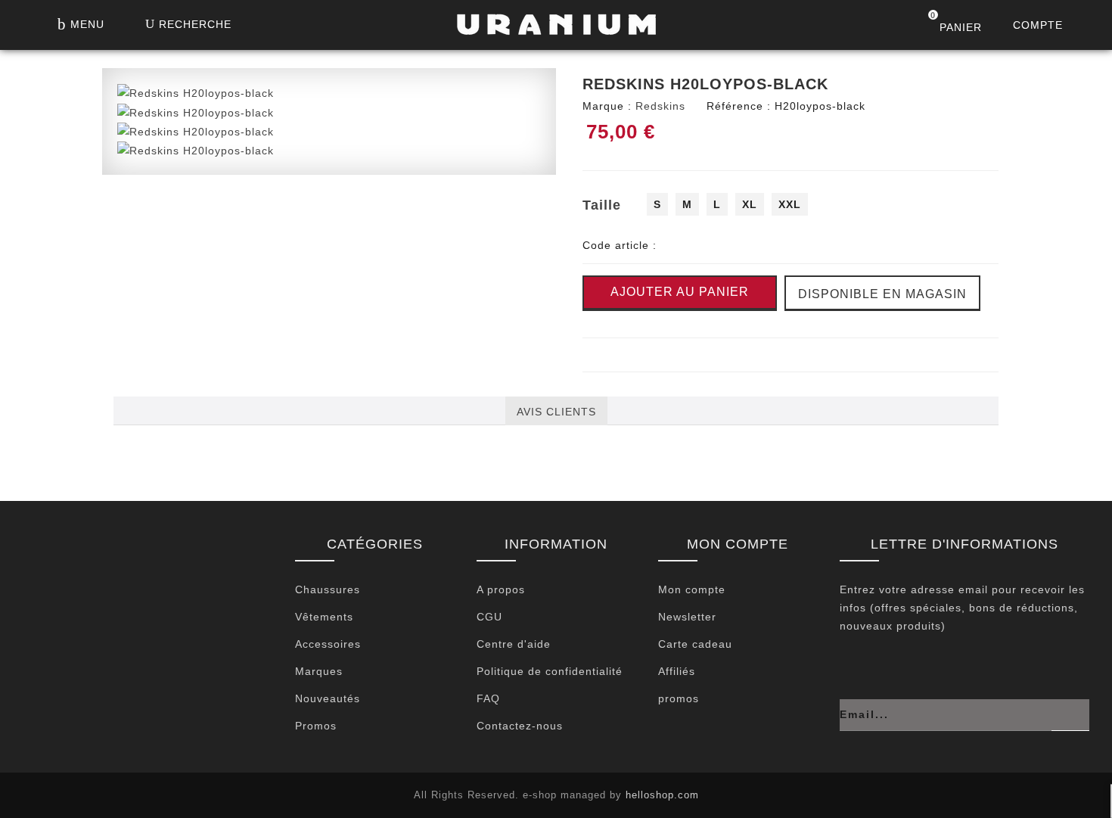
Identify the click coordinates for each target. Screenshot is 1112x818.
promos (678, 698)
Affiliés (676, 671)
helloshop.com (662, 795)
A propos (501, 589)
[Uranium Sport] (556, 28)
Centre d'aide (514, 644)
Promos (316, 726)
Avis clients (556, 412)
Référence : (739, 106)
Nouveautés (327, 698)
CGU (489, 617)
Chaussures (327, 589)
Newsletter (687, 617)
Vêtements (324, 617)
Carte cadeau (695, 644)
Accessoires (328, 644)
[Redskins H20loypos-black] (195, 92)
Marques (319, 671)
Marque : (607, 106)
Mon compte (691, 589)
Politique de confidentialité (550, 671)
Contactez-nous (520, 726)
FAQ (488, 698)
